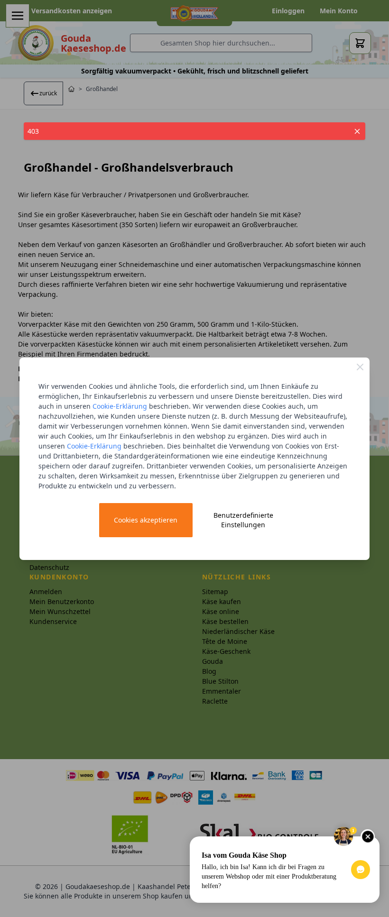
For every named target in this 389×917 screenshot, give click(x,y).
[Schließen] (360, 367)
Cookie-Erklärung (120, 406)
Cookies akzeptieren (145, 519)
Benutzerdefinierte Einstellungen (243, 520)
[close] (357, 131)
